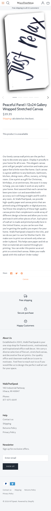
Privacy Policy (9, 432)
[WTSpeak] (25, 3)
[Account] (42, 3)
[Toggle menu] (3, 3)
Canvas (25, 279)
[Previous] (3, 98)
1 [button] (14, 97)
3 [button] (25, 97)
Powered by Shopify (26, 501)
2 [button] (20, 97)
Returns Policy (10, 428)
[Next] (48, 98)
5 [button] (36, 97)
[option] (25, 52)
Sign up (10, 466)
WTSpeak (13, 501)
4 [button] (31, 97)
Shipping (7, 118)
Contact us (8, 419)
